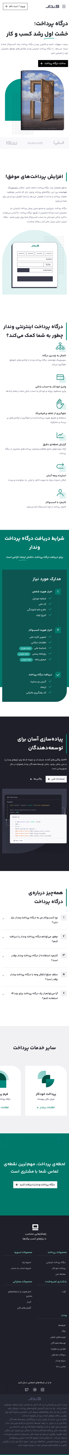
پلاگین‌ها (38, 779)
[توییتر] (27, 1390)
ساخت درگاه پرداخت (55, 63)
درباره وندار (61, 1361)
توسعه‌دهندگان (58, 1343)
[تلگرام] (34, 1390)
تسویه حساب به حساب (21, 1268)
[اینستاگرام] (42, 1390)
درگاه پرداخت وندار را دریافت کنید (37, 1185)
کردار (29, 1302)
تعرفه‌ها (62, 1325)
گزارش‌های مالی (24, 1308)
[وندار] (52, 6)
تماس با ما (61, 1366)
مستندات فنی (58, 779)
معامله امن (60, 1274)
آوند (64, 1292)
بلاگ (64, 1331)
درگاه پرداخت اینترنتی (56, 1262)
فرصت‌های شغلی (58, 1337)
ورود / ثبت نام (17, 6)
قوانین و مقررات (58, 1349)
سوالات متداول (59, 1355)
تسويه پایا (26, 1262)
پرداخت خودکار (59, 1268)
